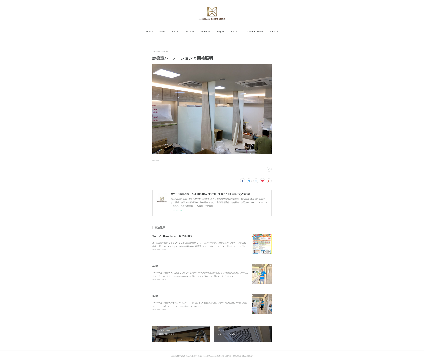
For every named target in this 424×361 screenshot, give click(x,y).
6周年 (155, 266)
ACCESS (273, 31)
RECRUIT (236, 31)
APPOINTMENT (255, 31)
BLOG (174, 31)
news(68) (155, 160)
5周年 (155, 296)
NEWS (162, 31)
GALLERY (189, 31)
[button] (149, 31)
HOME (149, 31)
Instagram (220, 31)
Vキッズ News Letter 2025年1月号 (172, 236)
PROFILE (205, 31)
